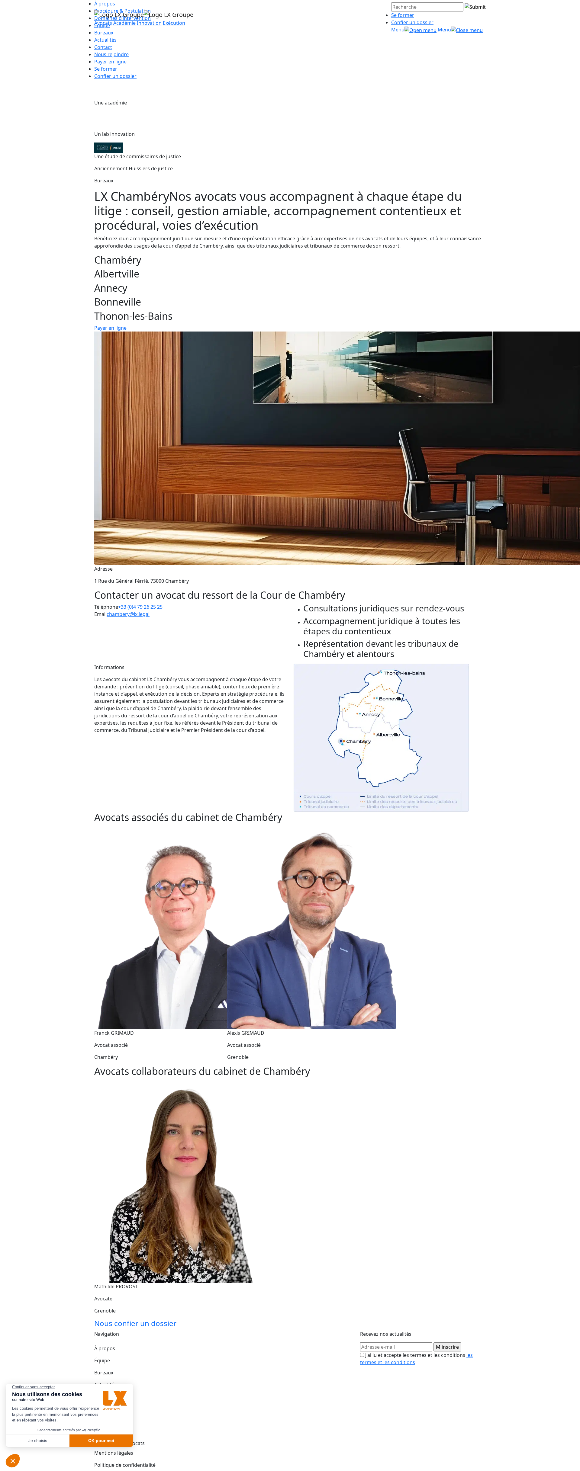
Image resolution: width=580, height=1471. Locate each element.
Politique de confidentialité (125, 1465)
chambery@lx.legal (128, 614)
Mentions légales (113, 1453)
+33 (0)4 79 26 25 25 (140, 607)
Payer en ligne (110, 61)
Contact (103, 47)
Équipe (102, 1360)
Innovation (149, 23)
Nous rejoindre (111, 54)
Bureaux (103, 1372)
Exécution (174, 23)
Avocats (103, 23)
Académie (124, 23)
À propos (104, 1348)
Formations (107, 1396)
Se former (402, 15)
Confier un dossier (412, 22)
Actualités (105, 40)
